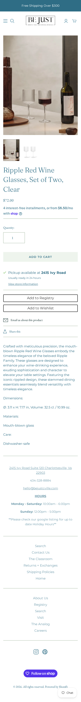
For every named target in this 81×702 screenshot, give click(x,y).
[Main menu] (5, 21)
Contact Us (40, 552)
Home (41, 578)
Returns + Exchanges (40, 565)
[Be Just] (40, 20)
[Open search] (12, 21)
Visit (40, 617)
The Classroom (40, 559)
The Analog (40, 624)
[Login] (66, 21)
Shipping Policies (40, 572)
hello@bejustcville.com (40, 488)
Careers (40, 630)
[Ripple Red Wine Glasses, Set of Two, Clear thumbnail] (11, 150)
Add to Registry (40, 298)
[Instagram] (36, 651)
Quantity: (8, 228)
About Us (40, 598)
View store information (23, 284)
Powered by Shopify (56, 687)
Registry (40, 604)
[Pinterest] (45, 651)
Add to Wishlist (40, 308)
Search (40, 546)
